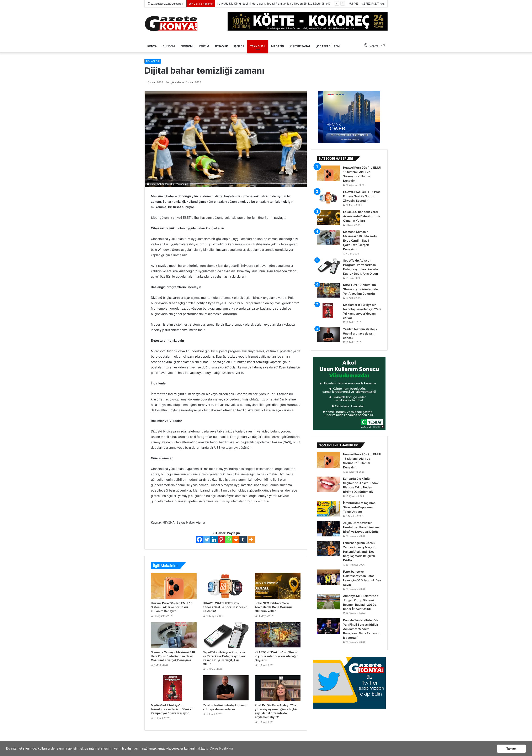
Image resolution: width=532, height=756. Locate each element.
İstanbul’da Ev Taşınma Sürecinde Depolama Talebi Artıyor (359, 507)
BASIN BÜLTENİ (329, 46)
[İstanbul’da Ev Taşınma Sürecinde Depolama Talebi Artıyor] (328, 508)
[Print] (235, 539)
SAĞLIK (223, 46)
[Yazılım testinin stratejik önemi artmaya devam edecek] (226, 688)
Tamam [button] (511, 748)
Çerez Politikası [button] (221, 748)
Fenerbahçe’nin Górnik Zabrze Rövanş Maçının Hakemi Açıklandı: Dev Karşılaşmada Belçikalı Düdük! (359, 551)
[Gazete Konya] (170, 23)
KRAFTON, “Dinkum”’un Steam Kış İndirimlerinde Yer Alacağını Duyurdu (277, 656)
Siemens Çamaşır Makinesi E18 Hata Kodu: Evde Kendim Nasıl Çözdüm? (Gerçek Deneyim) (173, 656)
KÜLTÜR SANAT (300, 46)
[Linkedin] (214, 539)
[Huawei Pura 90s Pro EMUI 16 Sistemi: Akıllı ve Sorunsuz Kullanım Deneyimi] (174, 586)
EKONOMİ (187, 46)
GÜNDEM (169, 46)
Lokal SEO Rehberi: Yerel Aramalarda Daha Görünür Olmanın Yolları (273, 607)
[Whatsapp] (228, 539)
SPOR (240, 46)
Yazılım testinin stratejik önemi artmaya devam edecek (360, 333)
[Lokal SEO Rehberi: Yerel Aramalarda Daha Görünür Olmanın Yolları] (277, 586)
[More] (251, 539)
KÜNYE (353, 3)
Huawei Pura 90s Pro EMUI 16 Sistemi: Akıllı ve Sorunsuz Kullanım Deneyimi (171, 607)
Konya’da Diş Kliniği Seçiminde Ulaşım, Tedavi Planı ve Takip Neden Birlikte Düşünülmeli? (273, 3)
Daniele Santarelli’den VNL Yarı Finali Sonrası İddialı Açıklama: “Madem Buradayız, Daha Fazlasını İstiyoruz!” (361, 628)
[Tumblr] (243, 539)
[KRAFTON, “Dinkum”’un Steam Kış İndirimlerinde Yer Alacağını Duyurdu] (277, 635)
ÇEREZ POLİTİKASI (373, 3)
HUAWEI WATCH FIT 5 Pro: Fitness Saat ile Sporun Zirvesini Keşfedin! (225, 607)
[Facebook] (199, 539)
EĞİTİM (204, 46)
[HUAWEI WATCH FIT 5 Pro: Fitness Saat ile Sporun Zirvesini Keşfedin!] (226, 586)
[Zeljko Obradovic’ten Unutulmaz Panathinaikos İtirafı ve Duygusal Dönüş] (328, 528)
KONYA (152, 46)
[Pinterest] (221, 539)
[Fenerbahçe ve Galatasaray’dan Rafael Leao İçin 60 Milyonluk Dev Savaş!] (328, 577)
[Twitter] (206, 539)
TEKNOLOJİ (257, 46)
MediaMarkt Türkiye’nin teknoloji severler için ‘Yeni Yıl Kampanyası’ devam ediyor (172, 709)
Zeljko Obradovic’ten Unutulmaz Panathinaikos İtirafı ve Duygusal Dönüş (361, 527)
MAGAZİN (277, 46)
